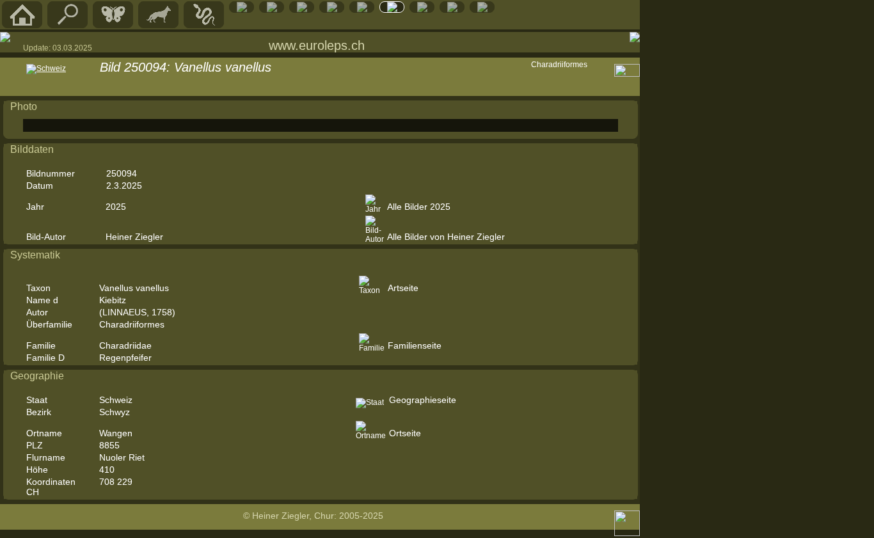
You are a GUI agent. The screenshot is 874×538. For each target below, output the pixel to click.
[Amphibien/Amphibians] (242, 9)
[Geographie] (362, 9)
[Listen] (392, 9)
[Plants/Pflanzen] (332, 9)
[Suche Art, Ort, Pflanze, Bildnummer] (68, 24)
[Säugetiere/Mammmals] (158, 24)
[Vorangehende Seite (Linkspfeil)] (5, 37)
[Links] (422, 9)
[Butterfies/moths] (113, 24)
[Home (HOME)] (22, 24)
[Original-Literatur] (452, 9)
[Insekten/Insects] (302, 9)
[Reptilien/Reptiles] (204, 24)
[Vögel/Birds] (272, 9)
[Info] (482, 9)
